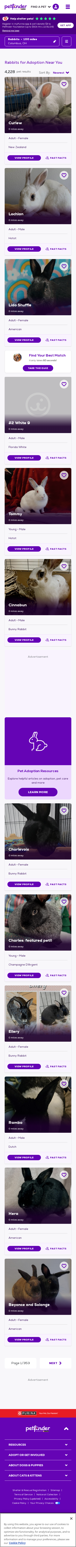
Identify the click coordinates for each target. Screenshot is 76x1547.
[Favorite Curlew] (64, 84)
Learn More (38, 792)
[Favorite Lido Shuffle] (64, 266)
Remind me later (10, 30)
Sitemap (55, 1490)
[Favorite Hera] (64, 1175)
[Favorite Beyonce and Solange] (64, 1266)
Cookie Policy (19, 1503)
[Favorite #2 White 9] (64, 384)
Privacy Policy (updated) (27, 1498)
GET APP (65, 25)
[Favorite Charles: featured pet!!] (64, 901)
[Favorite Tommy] (64, 475)
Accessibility (51, 1498)
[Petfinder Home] (16, 7)
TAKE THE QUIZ (38, 368)
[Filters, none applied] (66, 41)
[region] (38, 1530)
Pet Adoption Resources (38, 771)
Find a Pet (38, 7)
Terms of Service (23, 1494)
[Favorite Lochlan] (64, 175)
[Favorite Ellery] (64, 992)
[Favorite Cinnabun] (64, 566)
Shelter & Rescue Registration (29, 1490)
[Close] (71, 1518)
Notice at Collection (47, 1494)
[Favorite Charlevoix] (64, 810)
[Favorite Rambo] (64, 1084)
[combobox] (61, 72)
